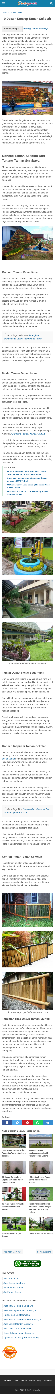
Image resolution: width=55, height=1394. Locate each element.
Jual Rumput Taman (13, 1287)
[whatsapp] (38, 1122)
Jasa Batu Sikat (10, 1278)
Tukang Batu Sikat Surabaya (16, 1315)
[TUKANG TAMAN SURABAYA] (27, 3)
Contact (24, 1381)
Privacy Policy (35, 1381)
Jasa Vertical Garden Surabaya (18, 1324)
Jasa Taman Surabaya (14, 1283)
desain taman (8, 759)
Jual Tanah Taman (12, 1292)
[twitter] (17, 1122)
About (15, 1381)
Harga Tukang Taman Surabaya (18, 1333)
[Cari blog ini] (51, 3)
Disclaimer (47, 1381)
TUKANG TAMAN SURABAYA (30, 1390)
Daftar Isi (7, 1381)
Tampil (15, 28)
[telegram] (48, 1122)
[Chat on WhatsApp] (27, 1266)
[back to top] (49, 1388)
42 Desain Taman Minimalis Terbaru (28, 434)
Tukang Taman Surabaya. (36, 29)
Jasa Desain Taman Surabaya (17, 1328)
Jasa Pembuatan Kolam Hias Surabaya (22, 1319)
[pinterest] (27, 1122)
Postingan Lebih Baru (12, 1252)
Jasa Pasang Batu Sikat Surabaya (19, 1310)
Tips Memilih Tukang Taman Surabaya (21, 1337)
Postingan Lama (44, 1252)
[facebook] (7, 1122)
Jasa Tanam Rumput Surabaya (18, 1306)
